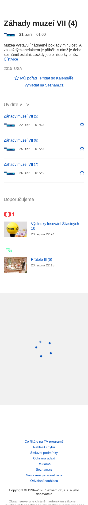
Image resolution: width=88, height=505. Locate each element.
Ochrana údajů (44, 458)
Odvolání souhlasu (44, 481)
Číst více (11, 59)
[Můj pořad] (82, 124)
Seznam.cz (44, 469)
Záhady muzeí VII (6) (21, 140)
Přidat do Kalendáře (56, 78)
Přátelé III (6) (41, 259)
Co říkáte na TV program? (44, 441)
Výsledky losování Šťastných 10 (55, 226)
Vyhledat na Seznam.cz (44, 85)
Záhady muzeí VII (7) (21, 164)
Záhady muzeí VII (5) (21, 116)
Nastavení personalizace (44, 475)
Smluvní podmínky (44, 453)
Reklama (44, 464)
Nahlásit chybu (44, 447)
